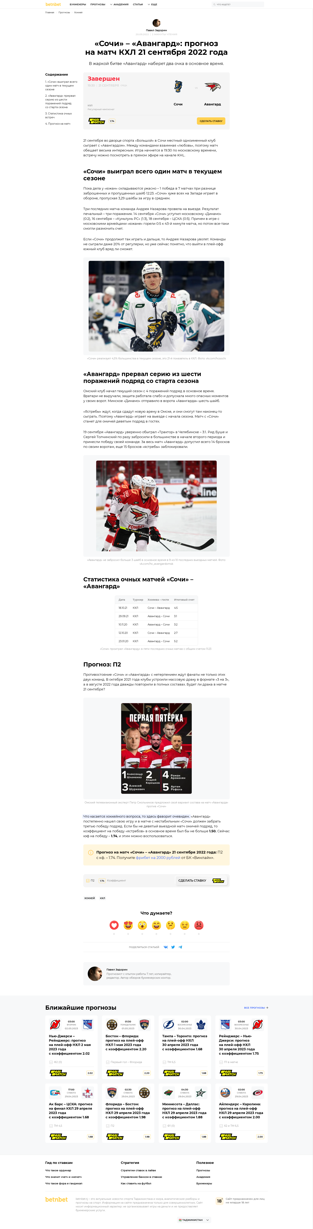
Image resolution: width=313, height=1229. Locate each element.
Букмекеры (78, 4)
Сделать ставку (211, 121)
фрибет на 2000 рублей (158, 857)
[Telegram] (180, 947)
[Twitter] (173, 947)
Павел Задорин (156, 30)
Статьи (138, 4)
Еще (154, 4)
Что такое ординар (58, 1170)
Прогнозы (97, 4)
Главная (49, 12)
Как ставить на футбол (136, 1183)
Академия (121, 4)
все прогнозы (254, 1007)
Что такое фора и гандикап (63, 1183)
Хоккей (78, 12)
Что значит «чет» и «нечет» (63, 1177)
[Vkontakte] (165, 947)
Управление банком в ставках (141, 1177)
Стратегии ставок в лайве (138, 1170)
